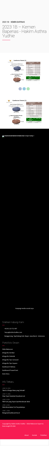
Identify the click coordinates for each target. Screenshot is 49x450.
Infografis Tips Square (9, 363)
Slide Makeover (7, 349)
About (26, 435)
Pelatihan (43, 435)
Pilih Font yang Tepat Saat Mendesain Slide (16, 402)
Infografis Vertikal (8, 353)
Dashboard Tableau (8, 367)
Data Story (5, 374)
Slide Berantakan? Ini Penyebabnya (13, 407)
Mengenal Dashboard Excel (11, 413)
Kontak (34, 435)
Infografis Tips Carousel (10, 360)
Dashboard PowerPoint (10, 370)
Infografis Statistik (8, 356)
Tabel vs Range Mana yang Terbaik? (13, 390)
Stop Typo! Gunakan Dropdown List (13, 396)
